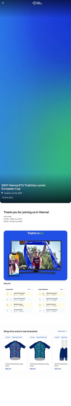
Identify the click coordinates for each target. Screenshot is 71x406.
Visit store (61, 331)
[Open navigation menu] (3, 3)
